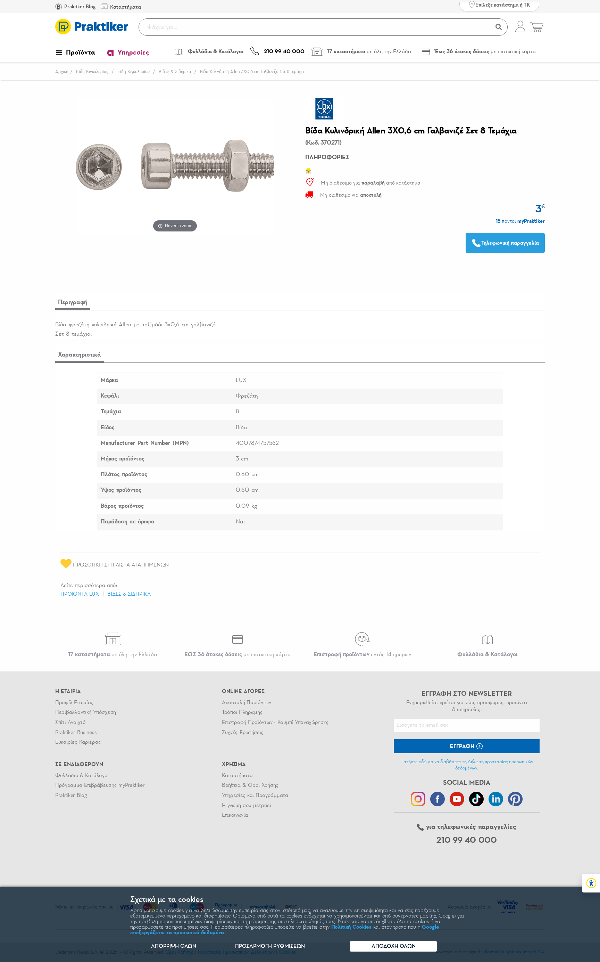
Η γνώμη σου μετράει (246, 805)
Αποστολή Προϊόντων (246, 703)
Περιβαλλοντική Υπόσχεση (85, 712)
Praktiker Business (76, 732)
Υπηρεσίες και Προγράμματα (255, 795)
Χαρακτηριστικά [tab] (79, 355)
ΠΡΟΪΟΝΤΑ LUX (79, 594)
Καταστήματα (237, 775)
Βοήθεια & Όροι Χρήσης (250, 785)
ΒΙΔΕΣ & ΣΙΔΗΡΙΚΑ (129, 594)
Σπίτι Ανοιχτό (70, 722)
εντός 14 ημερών (362, 655)
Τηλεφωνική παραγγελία (510, 243)
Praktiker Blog (79, 6)
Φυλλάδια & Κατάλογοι (82, 775)
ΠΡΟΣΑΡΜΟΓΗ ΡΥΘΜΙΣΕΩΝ (270, 946)
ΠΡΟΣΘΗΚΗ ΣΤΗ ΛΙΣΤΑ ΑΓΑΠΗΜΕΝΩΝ (120, 565)
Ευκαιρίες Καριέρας (78, 742)
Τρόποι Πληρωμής (242, 712)
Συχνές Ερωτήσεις (243, 732)
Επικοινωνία (235, 815)
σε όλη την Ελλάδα (112, 655)
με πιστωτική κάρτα (237, 655)
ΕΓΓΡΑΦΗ (463, 746)
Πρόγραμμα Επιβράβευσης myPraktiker (100, 785)
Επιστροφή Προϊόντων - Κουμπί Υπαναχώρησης (275, 722)
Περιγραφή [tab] (73, 302)
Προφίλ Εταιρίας (74, 703)
